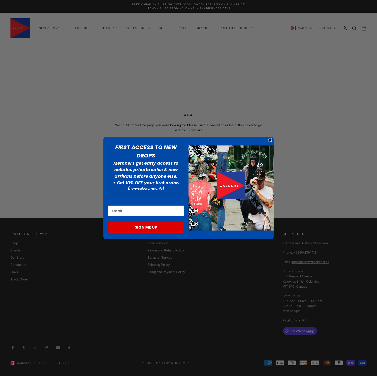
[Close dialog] (270, 140)
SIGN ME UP (146, 227)
